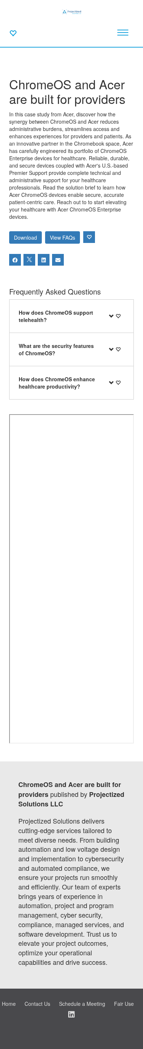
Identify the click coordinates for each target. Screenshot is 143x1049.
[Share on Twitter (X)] (29, 259)
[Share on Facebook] (15, 259)
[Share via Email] (57, 259)
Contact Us (37, 1003)
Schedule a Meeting (82, 1003)
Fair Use (124, 1003)
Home (9, 1003)
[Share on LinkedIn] (43, 259)
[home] (72, 11)
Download (25, 237)
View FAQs (62, 237)
